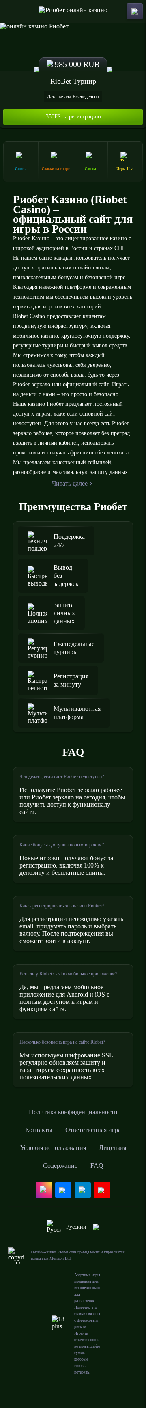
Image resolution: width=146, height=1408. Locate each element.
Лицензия (112, 1147)
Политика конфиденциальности (73, 1112)
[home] (73, 11)
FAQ (96, 1165)
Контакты (38, 1129)
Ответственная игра (93, 1129)
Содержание (60, 1165)
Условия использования (53, 1147)
